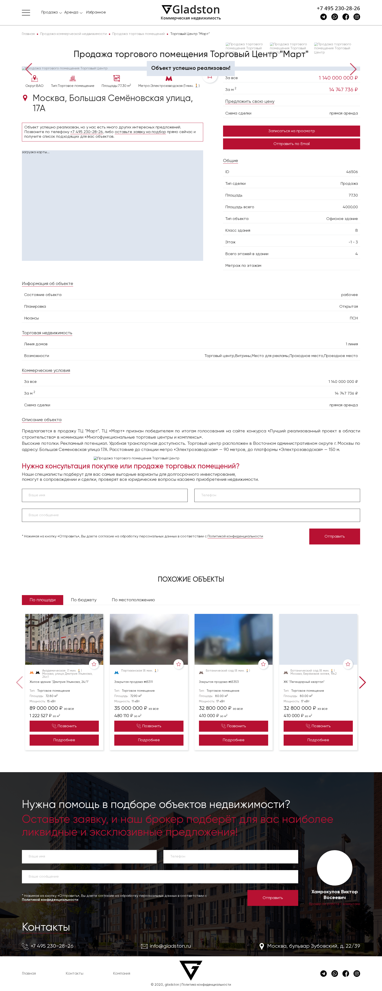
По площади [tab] (42, 600)
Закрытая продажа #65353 (219, 682)
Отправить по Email (291, 144)
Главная (29, 974)
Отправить (335, 536)
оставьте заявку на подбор (140, 132)
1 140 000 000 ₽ (338, 78)
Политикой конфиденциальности (235, 536)
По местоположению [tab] (133, 600)
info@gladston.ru (170, 946)
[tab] (36, 60)
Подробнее (64, 740)
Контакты (46, 927)
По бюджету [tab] (83, 600)
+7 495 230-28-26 (338, 8)
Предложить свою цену (249, 101)
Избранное (96, 12)
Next (353, 68)
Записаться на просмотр (291, 131)
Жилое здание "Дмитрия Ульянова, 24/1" (59, 682)
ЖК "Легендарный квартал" (304, 682)
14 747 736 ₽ (343, 89)
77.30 (353, 195)
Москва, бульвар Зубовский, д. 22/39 (313, 946)
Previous (28, 68)
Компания (121, 974)
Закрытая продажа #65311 (133, 682)
